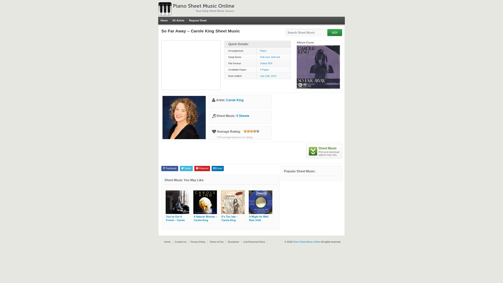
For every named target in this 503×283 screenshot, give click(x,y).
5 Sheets (242, 116)
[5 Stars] (257, 131)
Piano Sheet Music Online (307, 242)
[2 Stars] (248, 131)
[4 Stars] (254, 131)
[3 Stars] (251, 131)
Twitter (187, 168)
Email (219, 168)
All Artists (178, 20)
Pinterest (203, 168)
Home (164, 20)
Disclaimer (233, 242)
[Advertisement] (191, 65)
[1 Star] (245, 131)
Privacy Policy (198, 242)
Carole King (235, 100)
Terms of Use (217, 242)
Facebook (170, 168)
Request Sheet (198, 20)
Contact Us (180, 242)
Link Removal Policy (254, 242)
